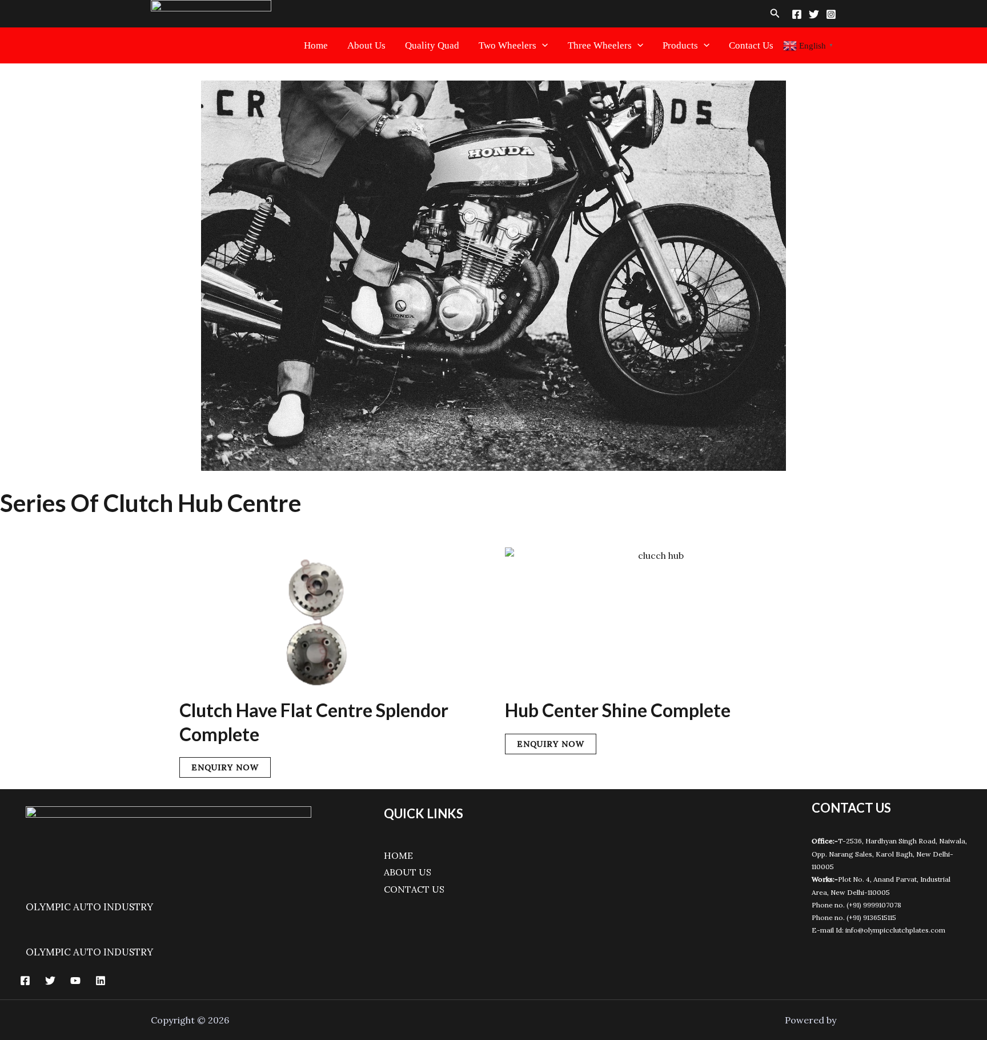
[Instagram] (831, 14)
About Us (366, 45)
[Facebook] (797, 14)
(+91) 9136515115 (871, 917)
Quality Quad (432, 45)
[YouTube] (75, 980)
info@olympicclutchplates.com (895, 930)
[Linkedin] (100, 980)
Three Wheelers (600, 45)
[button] (775, 13)
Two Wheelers (507, 45)
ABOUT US (407, 872)
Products (680, 45)
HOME (398, 855)
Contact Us (751, 45)
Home (316, 45)
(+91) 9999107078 (873, 905)
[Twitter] (814, 14)
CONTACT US (414, 889)
